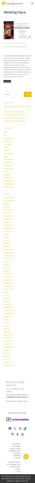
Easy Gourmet (8, 46)
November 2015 (9, 225)
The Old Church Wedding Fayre (15, 43)
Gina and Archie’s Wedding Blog (14, 112)
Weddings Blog (8, 187)
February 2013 (8, 307)
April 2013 (7, 301)
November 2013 (9, 286)
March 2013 (7, 304)
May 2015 (7, 240)
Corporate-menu (9, 138)
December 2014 (9, 252)
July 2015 (6, 234)
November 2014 (9, 255)
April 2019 (7, 204)
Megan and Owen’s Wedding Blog (14, 115)
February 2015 (8, 249)
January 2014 (8, 280)
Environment (8, 144)
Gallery (6, 150)
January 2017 (8, 219)
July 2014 (6, 262)
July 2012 (6, 320)
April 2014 (7, 271)
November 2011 (9, 341)
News (5, 156)
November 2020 (9, 198)
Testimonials (8, 162)
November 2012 (9, 313)
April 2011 (7, 359)
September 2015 (9, 228)
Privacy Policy (10, 401)
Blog (13, 46)
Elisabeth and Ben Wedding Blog (14, 118)
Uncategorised (8, 165)
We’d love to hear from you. (15, 384)
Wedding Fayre (24, 46)
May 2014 (7, 268)
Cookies (19, 401)
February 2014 (8, 277)
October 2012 (8, 316)
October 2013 (8, 289)
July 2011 (6, 350)
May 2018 (7, 207)
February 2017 (8, 216)
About (5, 132)
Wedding (6, 175)
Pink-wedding (8, 159)
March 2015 (7, 246)
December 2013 (9, 283)
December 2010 (9, 365)
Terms (25, 401)
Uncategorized (8, 169)
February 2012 (8, 335)
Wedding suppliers (9, 184)
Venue (6, 172)
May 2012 (7, 326)
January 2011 (8, 362)
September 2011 (9, 347)
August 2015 (8, 231)
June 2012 (7, 323)
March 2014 (7, 274)
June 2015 (7, 237)
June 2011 (7, 353)
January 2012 (8, 338)
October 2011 (8, 344)
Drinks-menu (8, 141)
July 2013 (6, 292)
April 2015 (7, 243)
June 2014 (7, 265)
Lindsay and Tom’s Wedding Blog (14, 121)
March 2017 (7, 213)
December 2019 (9, 201)
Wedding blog (17, 46)
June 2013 (7, 295)
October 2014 (8, 259)
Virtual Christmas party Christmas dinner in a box (17, 107)
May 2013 (7, 298)
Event (5, 147)
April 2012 (7, 329)
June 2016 (7, 222)
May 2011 (7, 356)
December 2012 (9, 310)
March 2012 (7, 332)
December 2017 (9, 210)
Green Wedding (9, 153)
